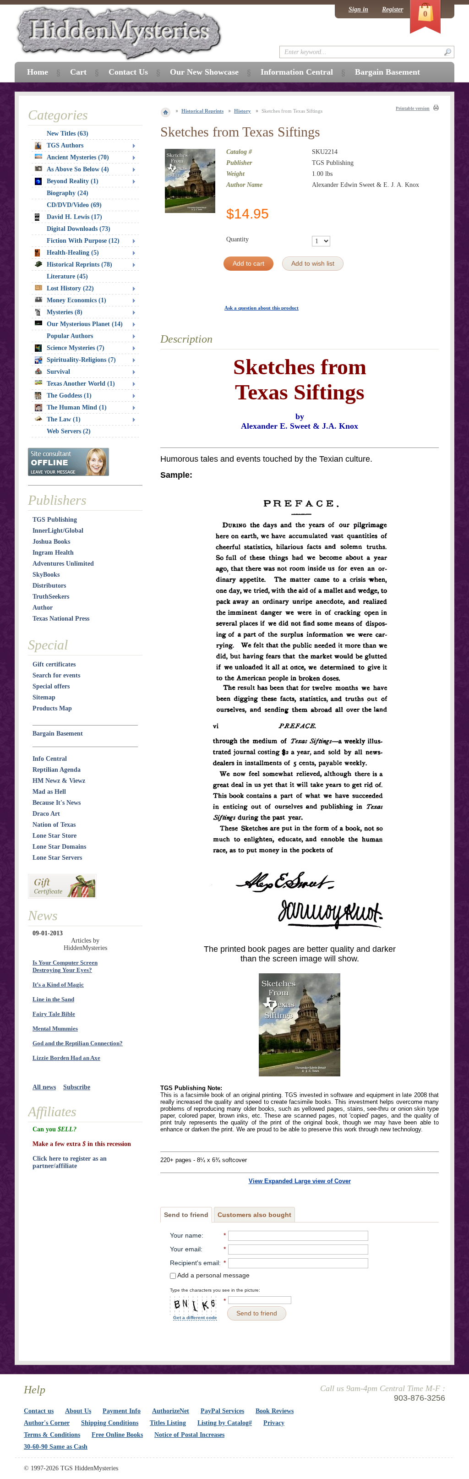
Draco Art (46, 813)
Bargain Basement (58, 733)
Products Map (52, 708)
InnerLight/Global (58, 530)
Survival (58, 371)
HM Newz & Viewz (59, 780)
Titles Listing (168, 1422)
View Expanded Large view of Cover (300, 1181)
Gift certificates (54, 664)
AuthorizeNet (170, 1411)
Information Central (297, 71)
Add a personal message (213, 1275)
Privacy (273, 1422)
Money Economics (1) (76, 300)
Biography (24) (67, 193)
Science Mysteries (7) (75, 347)
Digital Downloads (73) (78, 228)
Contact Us (128, 71)
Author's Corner (47, 1422)
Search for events (56, 675)
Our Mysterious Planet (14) (85, 324)
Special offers (51, 686)
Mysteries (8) (64, 312)
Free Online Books (117, 1434)
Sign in (358, 9)
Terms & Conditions (52, 1434)
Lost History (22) (70, 288)
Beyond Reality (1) (72, 181)
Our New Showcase (204, 71)
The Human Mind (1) (77, 407)
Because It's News (57, 802)
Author (43, 607)
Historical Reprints (202, 111)
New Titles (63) (67, 133)
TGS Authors (65, 145)
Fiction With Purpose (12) (83, 240)
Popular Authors (70, 336)
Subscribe (76, 1087)
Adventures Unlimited (63, 563)
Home (37, 71)
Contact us (39, 1411)
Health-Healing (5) (73, 252)
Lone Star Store (54, 835)
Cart (78, 71)
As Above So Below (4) (78, 169)
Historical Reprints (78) (79, 264)
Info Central (50, 758)
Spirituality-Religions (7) (81, 359)
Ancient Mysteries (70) (78, 157)
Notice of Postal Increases (189, 1434)
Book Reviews (275, 1411)
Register (392, 9)
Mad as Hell (49, 791)
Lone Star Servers (57, 857)
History (242, 111)
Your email (185, 1249)
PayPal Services (222, 1411)
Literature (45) (67, 276)
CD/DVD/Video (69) (74, 205)
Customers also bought (254, 1214)
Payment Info (122, 1411)
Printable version (413, 108)
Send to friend (186, 1214)
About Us (78, 1411)
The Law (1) (64, 419)
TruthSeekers (51, 596)
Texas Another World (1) (81, 383)
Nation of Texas (54, 824)
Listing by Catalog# (224, 1422)
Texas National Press (61, 618)
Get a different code (195, 1317)
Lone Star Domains (59, 846)
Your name (186, 1235)
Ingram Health (53, 552)
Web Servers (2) (69, 431)
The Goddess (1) (69, 395)
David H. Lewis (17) (74, 216)
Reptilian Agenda (57, 769)
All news (44, 1087)
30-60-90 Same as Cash (55, 1446)
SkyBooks (46, 574)
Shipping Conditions (109, 1422)
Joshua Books (51, 541)
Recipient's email (194, 1262)
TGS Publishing (55, 519)
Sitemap (44, 697)
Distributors (49, 585)
